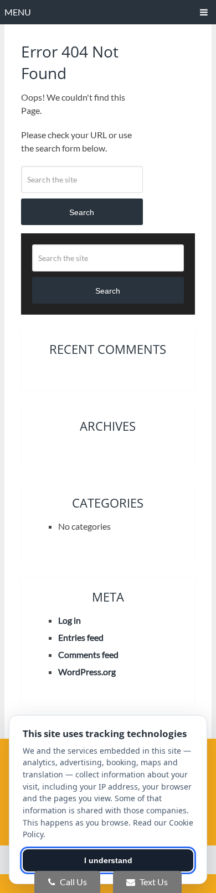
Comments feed (88, 654)
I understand (108, 860)
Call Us (72, 881)
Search (81, 212)
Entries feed (81, 637)
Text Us (153, 881)
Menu (17, 12)
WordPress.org (87, 671)
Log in (69, 620)
